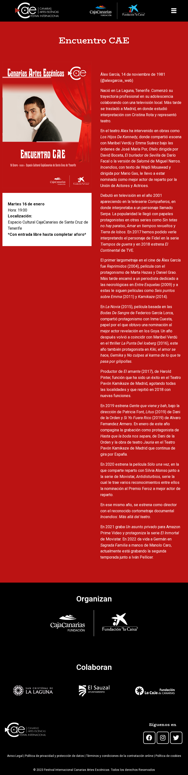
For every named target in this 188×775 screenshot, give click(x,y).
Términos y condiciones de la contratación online (119, 756)
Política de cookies (168, 756)
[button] (173, 10)
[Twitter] (176, 738)
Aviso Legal (15, 756)
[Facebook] (149, 738)
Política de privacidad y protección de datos (54, 756)
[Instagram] (163, 738)
